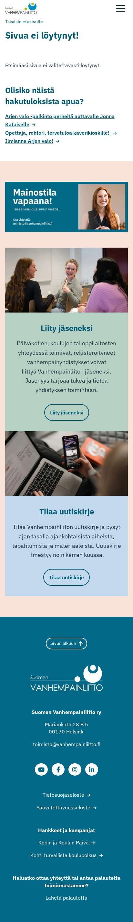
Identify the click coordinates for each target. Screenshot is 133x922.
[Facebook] (58, 769)
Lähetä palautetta (66, 897)
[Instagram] (74, 769)
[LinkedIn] (91, 769)
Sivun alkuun (63, 643)
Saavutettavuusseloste (63, 807)
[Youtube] (41, 769)
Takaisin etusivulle (24, 22)
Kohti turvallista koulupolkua (63, 855)
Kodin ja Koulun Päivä (63, 842)
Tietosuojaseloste (63, 795)
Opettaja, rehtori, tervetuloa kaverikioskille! (58, 132)
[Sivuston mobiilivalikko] (121, 8)
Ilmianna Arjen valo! (29, 141)
